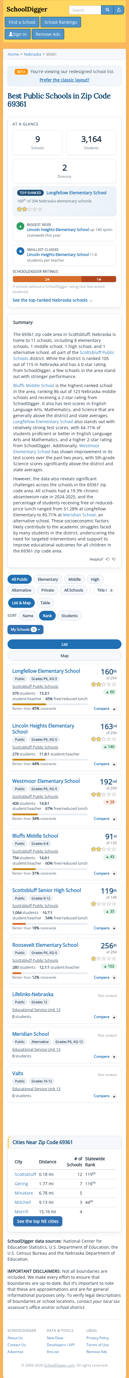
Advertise (15, 1351)
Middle (74, 579)
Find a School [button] (22, 22)
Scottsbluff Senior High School (46, 890)
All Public (20, 579)
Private (47, 590)
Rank (47, 615)
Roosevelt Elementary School (45, 945)
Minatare (24, 1193)
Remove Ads (96, 1351)
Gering (21, 1183)
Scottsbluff (25, 1174)
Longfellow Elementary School (76, 192)
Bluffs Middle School (33, 385)
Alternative (21, 590)
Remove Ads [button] (48, 34)
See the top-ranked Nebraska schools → (53, 300)
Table (45, 602)
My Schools (23, 629)
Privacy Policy (97, 1337)
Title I (104, 590)
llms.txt (53, 1351)
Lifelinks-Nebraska (32, 994)
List (65, 644)
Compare (102, 708)
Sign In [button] (20, 34)
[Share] (118, 9)
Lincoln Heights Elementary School (58, 229)
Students (70, 615)
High (95, 579)
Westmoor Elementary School (46, 781)
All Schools (73, 590)
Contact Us (17, 1344)
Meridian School (79, 515)
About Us (15, 1337)
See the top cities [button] (37, 1221)
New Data (55, 1337)
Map (65, 655)
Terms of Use (97, 1344)
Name (27, 615)
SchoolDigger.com (59, 1365)
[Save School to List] (114, 709)
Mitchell (23, 1202)
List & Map (21, 602)
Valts (17, 1073)
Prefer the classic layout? (64, 80)
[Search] (107, 9)
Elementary (48, 579)
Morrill (21, 1211)
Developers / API (60, 1344)
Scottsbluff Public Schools (35, 686)
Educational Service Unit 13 (36, 1009)
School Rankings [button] (60, 22)
